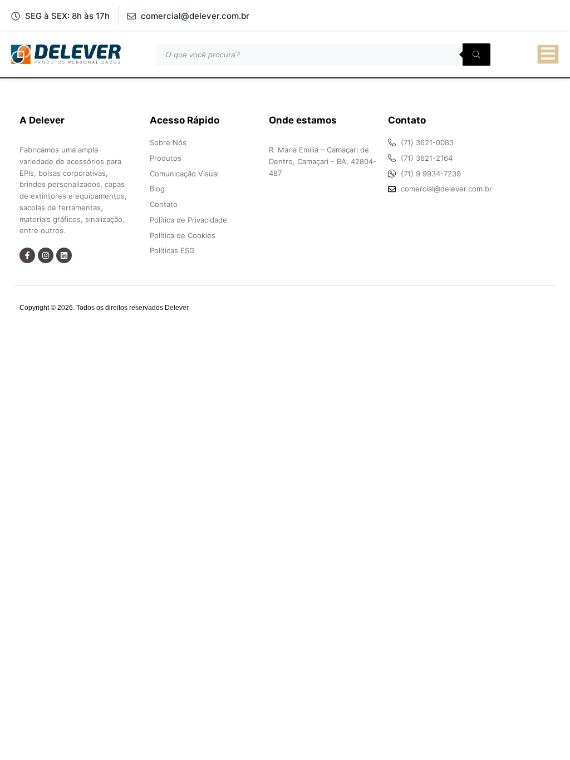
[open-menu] (548, 55)
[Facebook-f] (27, 255)
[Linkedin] (64, 255)
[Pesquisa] (476, 54)
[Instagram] (45, 255)
